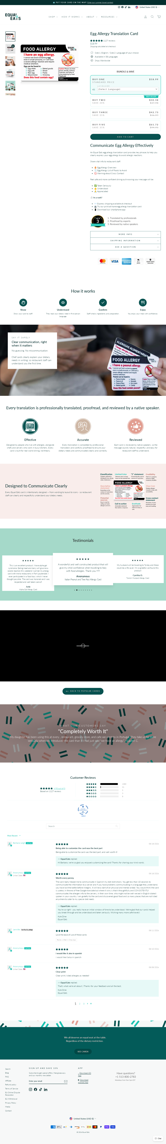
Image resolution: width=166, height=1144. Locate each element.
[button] (96, 40)
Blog (7, 1073)
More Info (126, 234)
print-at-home (110, 206)
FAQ (7, 1077)
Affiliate (8, 1081)
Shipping (93, 46)
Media (7, 1107)
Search (8, 1069)
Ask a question (125, 247)
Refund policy (10, 1085)
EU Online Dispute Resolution (12, 1093)
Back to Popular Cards (85, 691)
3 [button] (83, 1003)
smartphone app (118, 209)
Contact (8, 1111)
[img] (62, 844)
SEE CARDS (83, 1051)
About (91, 17)
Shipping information (125, 241)
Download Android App (83, 1081)
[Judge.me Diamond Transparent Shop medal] (83, 809)
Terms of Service (11, 1089)
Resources (108, 17)
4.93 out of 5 (59, 788)
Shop (52, 17)
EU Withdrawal (11, 1099)
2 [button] (79, 1003)
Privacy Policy (10, 1103)
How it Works (71, 17)
